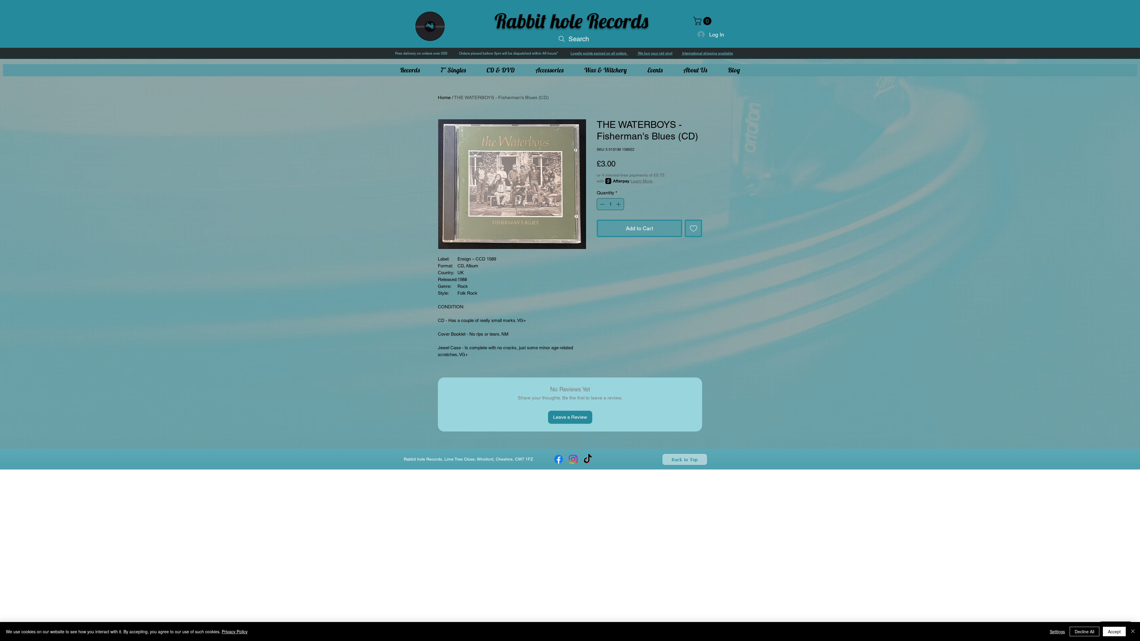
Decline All (1084, 631)
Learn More (642, 181)
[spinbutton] (610, 204)
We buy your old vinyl (654, 53)
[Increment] (619, 204)
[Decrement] (602, 204)
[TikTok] (587, 459)
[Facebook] (558, 459)
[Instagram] (573, 459)
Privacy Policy (235, 631)
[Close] (1132, 631)
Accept (1114, 631)
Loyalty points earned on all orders (599, 53)
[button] (703, 21)
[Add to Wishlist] (693, 228)
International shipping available (707, 53)
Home (444, 97)
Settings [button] (1057, 631)
